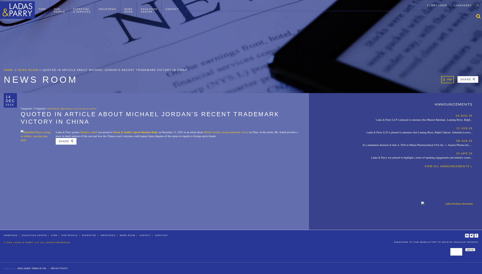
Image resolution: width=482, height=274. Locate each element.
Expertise (89, 235)
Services (161, 235)
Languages (463, 5)
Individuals (53, 108)
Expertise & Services (82, 10)
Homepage (11, 235)
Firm (42, 9)
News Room (128, 10)
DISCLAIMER (24, 268)
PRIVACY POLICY (59, 268)
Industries (107, 9)
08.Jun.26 (464, 140)
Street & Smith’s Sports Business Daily (135, 132)
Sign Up (470, 250)
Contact (172, 9)
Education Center (149, 10)
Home (8, 69)
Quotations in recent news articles (79, 108)
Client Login (437, 5)
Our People (59, 10)
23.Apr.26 (464, 153)
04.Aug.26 (464, 115)
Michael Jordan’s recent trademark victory (226, 132)
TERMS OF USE (38, 268)
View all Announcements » (449, 166)
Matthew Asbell (88, 132)
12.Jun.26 (464, 128)
